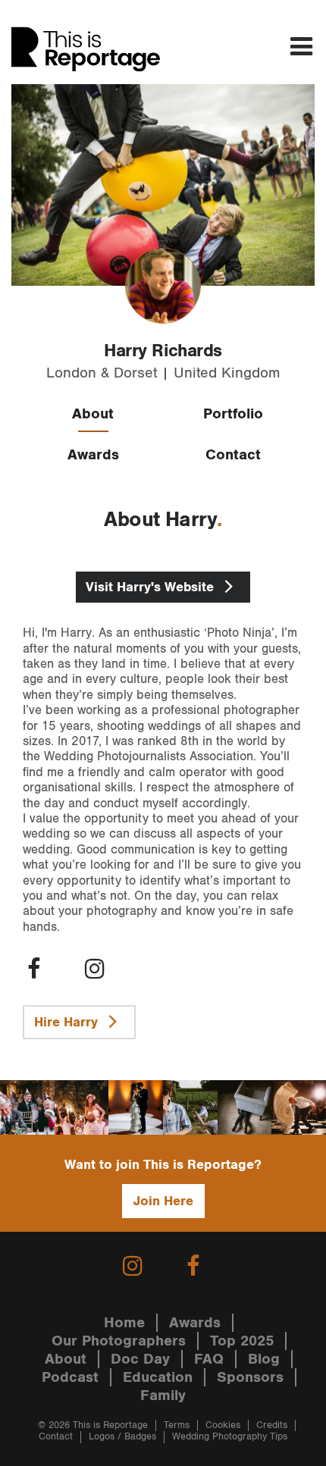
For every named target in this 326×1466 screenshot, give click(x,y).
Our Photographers (119, 1341)
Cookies (222, 1425)
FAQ (209, 1359)
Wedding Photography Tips (229, 1437)
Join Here (163, 1201)
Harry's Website (152, 587)
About (93, 414)
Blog (264, 1359)
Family (163, 1395)
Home (124, 1323)
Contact (233, 455)
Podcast (70, 1377)
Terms (177, 1425)
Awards (93, 455)
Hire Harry (68, 1022)
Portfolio (233, 414)
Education (158, 1377)
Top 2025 (242, 1341)
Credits (271, 1425)
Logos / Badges (122, 1437)
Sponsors (250, 1377)
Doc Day (140, 1359)
